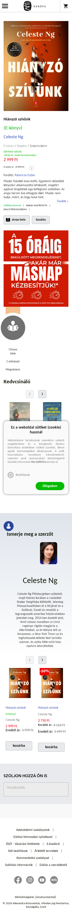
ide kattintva (38, 461)
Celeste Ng (13, 137)
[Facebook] (18, 880)
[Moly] (54, 880)
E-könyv (9, 145)
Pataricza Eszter (25, 175)
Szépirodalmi (38, 145)
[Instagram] (30, 880)
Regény (22, 145)
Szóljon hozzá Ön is (25, 776)
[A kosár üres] (66, 6)
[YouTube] (42, 880)
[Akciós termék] (44, 671)
